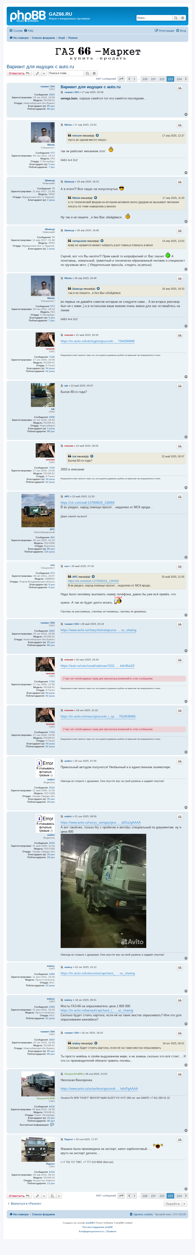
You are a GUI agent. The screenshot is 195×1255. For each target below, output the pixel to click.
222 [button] (161, 79)
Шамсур (50, 180)
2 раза (51, 200)
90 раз (51, 106)
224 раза (49, 551)
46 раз (51, 1120)
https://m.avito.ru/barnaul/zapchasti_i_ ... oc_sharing (97, 1010)
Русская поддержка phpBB (98, 1227)
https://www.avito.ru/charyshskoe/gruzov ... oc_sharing (98, 630)
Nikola (51, 144)
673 (52, 573)
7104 (52, 357)
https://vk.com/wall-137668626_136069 (87, 502)
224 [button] (178, 79)
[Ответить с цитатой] (180, 88)
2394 (52, 974)
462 (52, 537)
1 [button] (134, 79)
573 (52, 152)
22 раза (50, 985)
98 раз (51, 431)
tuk (53, 409)
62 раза (50, 371)
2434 (52, 1172)
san (52, 565)
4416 (52, 1106)
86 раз (51, 108)
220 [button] (144, 79)
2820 (52, 94)
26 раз (51, 802)
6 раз (52, 584)
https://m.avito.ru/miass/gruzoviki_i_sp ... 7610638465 (98, 716)
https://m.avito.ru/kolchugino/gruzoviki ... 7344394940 (98, 341)
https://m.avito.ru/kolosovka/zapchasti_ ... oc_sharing (98, 973)
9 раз (52, 587)
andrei (51, 779)
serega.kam (79, 240)
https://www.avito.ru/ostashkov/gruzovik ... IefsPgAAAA (99, 1088)
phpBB (89, 1222)
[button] (121, 79)
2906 (52, 417)
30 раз (51, 799)
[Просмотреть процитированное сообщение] (97, 135)
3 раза (51, 428)
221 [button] (153, 79)
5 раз (52, 164)
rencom (77, 135)
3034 (52, 787)
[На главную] (28, 15)
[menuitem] (28, 31)
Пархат (50, 1163)
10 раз (51, 1118)
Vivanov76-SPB (46, 1098)
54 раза (50, 368)
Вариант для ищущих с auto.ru (40, 66)
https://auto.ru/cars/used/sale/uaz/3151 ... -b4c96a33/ (98, 666)
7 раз (52, 167)
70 (53, 188)
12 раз (51, 1183)
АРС (52, 529)
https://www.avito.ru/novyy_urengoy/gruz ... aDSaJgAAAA (101, 822)
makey (51, 966)
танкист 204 (47, 86)
